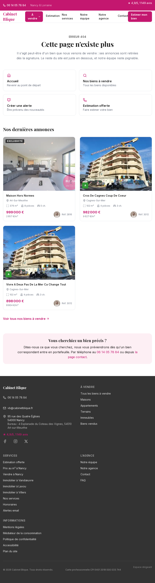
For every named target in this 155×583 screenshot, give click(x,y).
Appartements (89, 405)
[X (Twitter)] (28, 443)
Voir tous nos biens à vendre (24, 319)
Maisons (86, 399)
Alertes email (11, 510)
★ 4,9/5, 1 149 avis (140, 3)
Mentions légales (13, 527)
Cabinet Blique (10, 16)
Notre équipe (84, 16)
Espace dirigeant (142, 567)
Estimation (52, 15)
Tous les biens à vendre (96, 393)
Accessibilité (11, 545)
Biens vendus (89, 423)
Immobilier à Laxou (14, 486)
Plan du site (10, 551)
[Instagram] (18, 443)
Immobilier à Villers (14, 492)
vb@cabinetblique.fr (20, 408)
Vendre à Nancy (13, 474)
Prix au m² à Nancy (14, 468)
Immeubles (87, 417)
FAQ (83, 480)
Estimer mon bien (139, 16)
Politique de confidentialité (19, 539)
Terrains (86, 411)
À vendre (32, 16)
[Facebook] (7, 443)
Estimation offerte (14, 462)
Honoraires (10, 504)
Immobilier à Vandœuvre (18, 480)
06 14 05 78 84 (108, 352)
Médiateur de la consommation (22, 533)
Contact (123, 15)
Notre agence (104, 16)
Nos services (67, 16)
